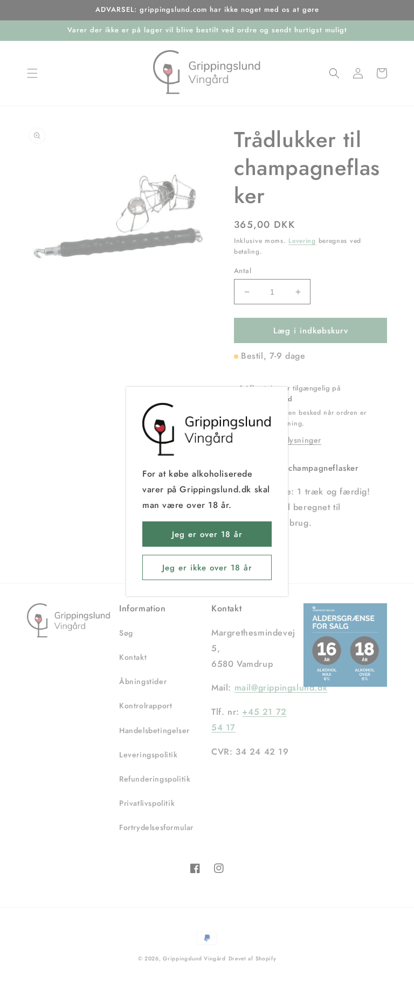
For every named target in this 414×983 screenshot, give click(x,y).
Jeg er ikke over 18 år (207, 568)
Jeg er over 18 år (207, 534)
